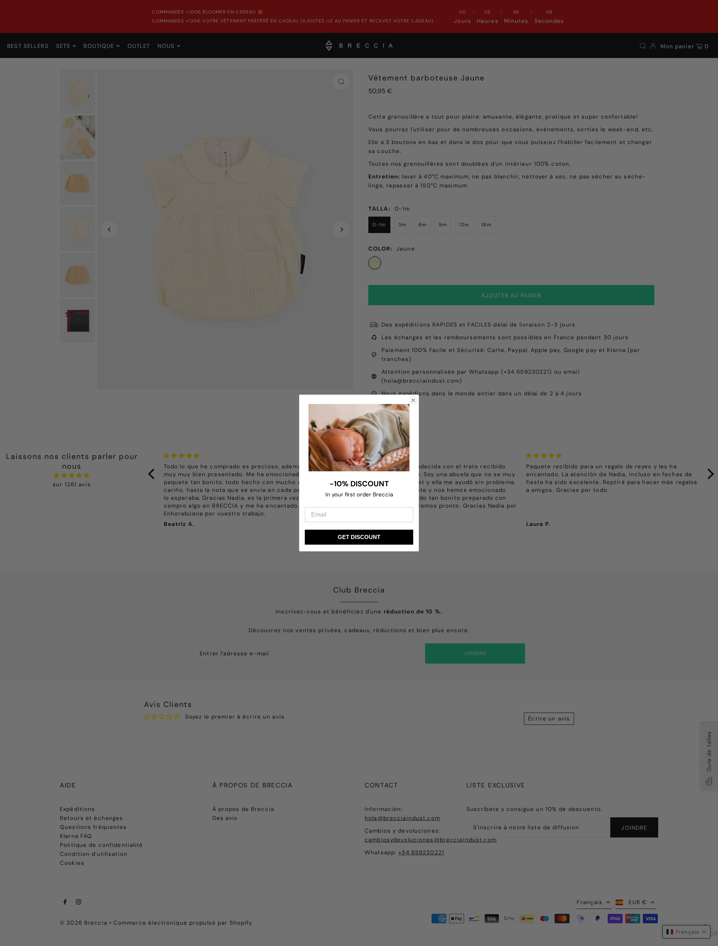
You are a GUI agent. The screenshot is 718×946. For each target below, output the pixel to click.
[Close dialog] (413, 400)
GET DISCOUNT (359, 537)
